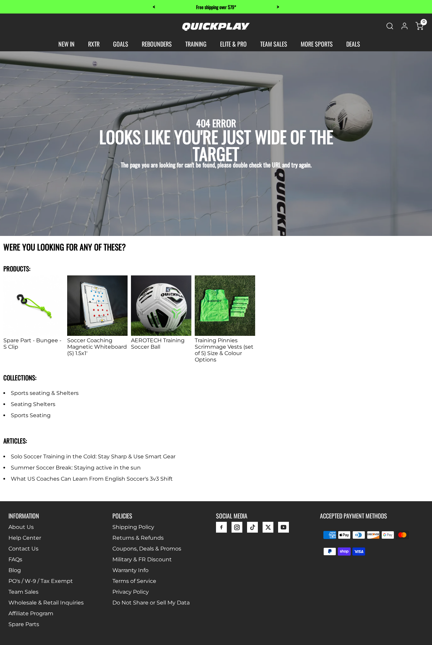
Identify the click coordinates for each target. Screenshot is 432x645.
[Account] (404, 28)
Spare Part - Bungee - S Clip (32, 343)
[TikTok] (252, 529)
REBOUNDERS (157, 43)
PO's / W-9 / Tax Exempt (40, 581)
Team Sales (23, 592)
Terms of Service (134, 581)
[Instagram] (237, 529)
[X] (268, 529)
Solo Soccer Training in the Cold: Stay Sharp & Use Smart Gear (93, 456)
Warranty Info (130, 570)
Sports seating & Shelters (45, 393)
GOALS (120, 43)
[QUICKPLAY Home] (216, 29)
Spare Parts (23, 624)
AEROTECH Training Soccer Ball (158, 343)
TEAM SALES (273, 43)
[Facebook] (221, 529)
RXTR (94, 43)
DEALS (353, 43)
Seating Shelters (33, 404)
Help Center (24, 538)
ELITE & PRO (233, 43)
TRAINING (196, 43)
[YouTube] (283, 529)
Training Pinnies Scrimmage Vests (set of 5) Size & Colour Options (224, 350)
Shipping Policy (133, 527)
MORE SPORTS (317, 43)
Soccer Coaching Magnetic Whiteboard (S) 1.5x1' (97, 346)
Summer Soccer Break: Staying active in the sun (76, 467)
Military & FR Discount (142, 559)
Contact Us (23, 548)
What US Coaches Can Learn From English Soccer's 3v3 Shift (92, 479)
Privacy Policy (130, 592)
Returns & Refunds (138, 538)
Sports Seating (31, 415)
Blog (14, 570)
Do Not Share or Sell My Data (151, 602)
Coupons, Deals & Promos (146, 548)
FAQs (15, 559)
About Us (21, 527)
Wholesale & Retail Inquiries (46, 602)
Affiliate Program (30, 613)
